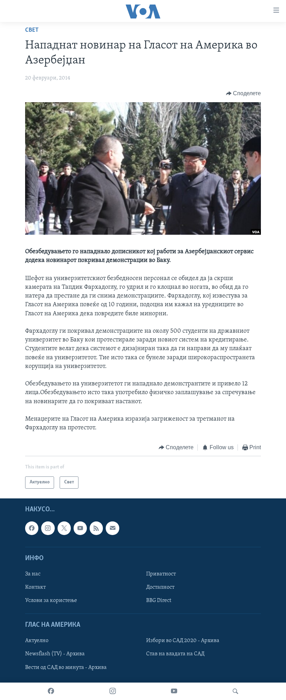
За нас (32, 574)
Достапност (160, 587)
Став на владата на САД (175, 654)
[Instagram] (112, 691)
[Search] (235, 691)
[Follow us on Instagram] (47, 528)
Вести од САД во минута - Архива (66, 667)
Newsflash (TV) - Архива (55, 654)
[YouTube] (174, 691)
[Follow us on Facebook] (31, 528)
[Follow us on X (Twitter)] (64, 528)
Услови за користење (51, 600)
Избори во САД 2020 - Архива (182, 640)
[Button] (243, 93)
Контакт (35, 587)
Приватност (161, 574)
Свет (32, 30)
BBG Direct (158, 600)
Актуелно (36, 640)
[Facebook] (51, 691)
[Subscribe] (112, 528)
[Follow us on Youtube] (80, 528)
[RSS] (96, 528)
